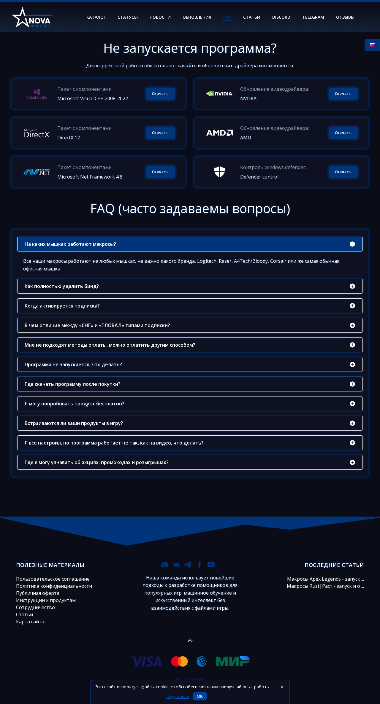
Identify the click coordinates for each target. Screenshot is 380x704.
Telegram (313, 17)
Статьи (251, 17)
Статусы (128, 17)
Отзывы (345, 17)
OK (200, 696)
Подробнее (177, 696)
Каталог (96, 17)
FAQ (227, 17)
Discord (281, 17)
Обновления (197, 17)
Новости (160, 17)
